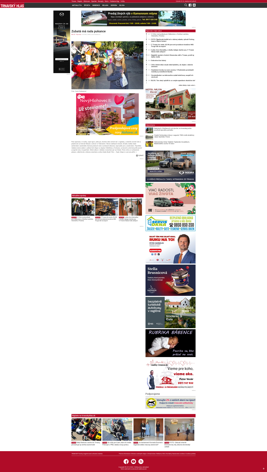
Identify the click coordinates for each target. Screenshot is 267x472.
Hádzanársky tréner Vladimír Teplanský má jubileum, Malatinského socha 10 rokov (172, 143)
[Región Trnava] (170, 312)
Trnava (74, 1)
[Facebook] (190, 5)
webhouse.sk (142, 469)
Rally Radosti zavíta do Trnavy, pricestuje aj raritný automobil (85, 443)
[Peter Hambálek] (170, 248)
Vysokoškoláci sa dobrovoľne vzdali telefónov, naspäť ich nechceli (172, 76)
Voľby (123, 1)
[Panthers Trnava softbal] (170, 403)
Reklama (159, 453)
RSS (164, 453)
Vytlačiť (140, 155)
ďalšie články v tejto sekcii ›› (187, 85)
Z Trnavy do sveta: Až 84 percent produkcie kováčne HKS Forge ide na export (106, 219)
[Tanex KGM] (170, 166)
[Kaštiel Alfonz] (170, 104)
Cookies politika (191, 453)
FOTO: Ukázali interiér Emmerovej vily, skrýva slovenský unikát (177, 444)
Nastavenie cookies (179, 453)
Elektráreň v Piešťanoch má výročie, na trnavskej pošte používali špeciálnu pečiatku (172, 129)
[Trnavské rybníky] (133, 18)
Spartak (94, 1)
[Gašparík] (170, 280)
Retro (107, 1)
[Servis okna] (170, 223)
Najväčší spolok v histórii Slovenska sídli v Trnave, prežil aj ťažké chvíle (172, 56)
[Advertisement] (88, 174)
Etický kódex (152, 453)
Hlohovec (87, 1)
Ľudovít (193, 1)
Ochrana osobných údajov (139, 453)
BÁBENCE (96, 5)
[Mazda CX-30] (61, 42)
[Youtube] (194, 5)
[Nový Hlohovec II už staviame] (107, 114)
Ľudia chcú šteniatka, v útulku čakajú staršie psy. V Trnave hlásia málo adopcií (128, 219)
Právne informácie (124, 453)
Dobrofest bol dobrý (158, 60)
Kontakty (169, 453)
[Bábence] (170, 343)
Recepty (100, 1)
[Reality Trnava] (170, 373)
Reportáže (78, 34)
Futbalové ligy (114, 1)
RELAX (73, 34)
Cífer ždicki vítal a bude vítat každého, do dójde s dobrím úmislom (172, 65)
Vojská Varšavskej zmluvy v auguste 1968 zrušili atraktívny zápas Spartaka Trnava (174, 136)
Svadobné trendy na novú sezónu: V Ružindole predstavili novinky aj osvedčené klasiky (172, 71)
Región (79, 1)
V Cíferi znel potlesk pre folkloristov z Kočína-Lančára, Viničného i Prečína (82, 219)
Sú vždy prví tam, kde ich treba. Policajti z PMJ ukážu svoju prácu (116, 443)
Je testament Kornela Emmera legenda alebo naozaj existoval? (148, 443)
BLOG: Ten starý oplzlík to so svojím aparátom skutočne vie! (173, 80)
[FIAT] (170, 198)
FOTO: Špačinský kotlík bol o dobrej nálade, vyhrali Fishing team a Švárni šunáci (172, 40)
